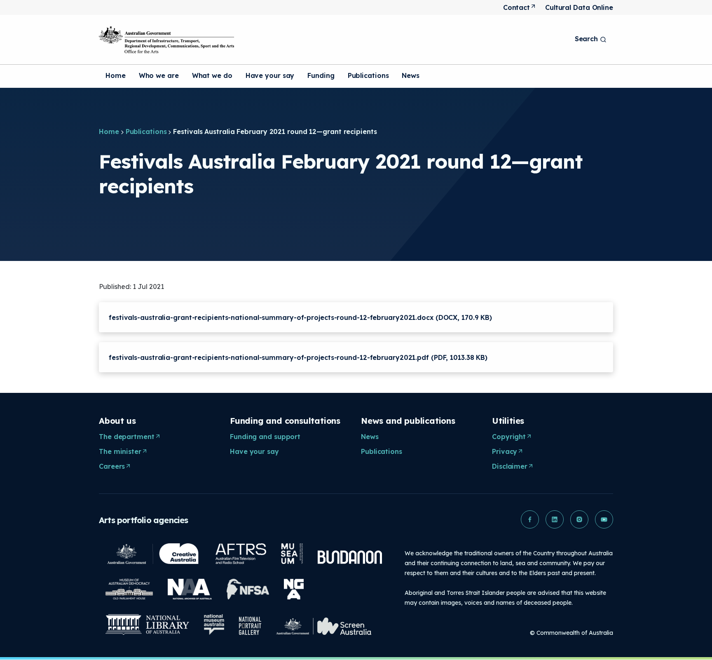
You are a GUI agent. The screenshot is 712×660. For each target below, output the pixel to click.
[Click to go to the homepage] (166, 39)
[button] (530, 519)
